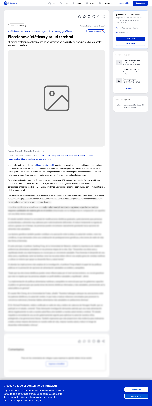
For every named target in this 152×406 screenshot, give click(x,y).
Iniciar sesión (136, 396)
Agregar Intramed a (94, 31)
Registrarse (136, 389)
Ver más (129, 89)
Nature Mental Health (45, 165)
